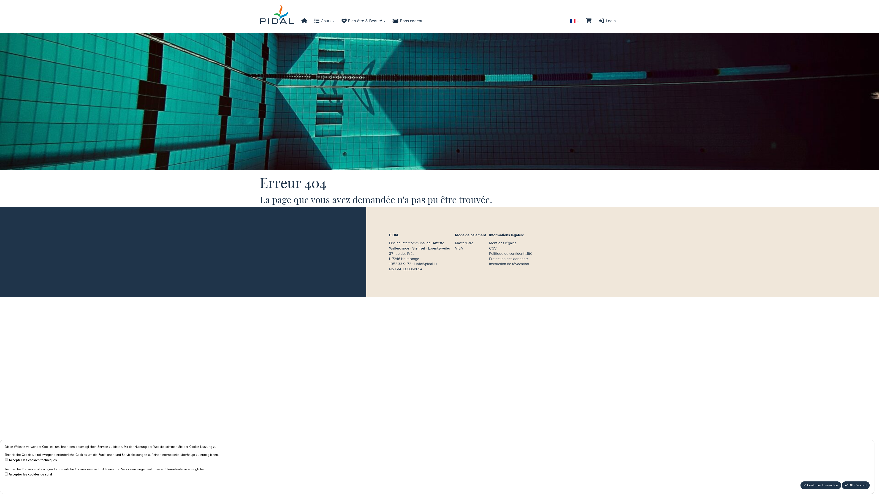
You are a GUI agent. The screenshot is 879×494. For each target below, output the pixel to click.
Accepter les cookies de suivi (30, 474)
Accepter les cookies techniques (33, 460)
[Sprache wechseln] (574, 21)
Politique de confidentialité (510, 253)
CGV (493, 248)
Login (610, 21)
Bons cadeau (411, 21)
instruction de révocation (509, 264)
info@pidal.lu (426, 264)
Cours (326, 21)
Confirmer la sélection (822, 485)
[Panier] (588, 21)
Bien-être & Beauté (365, 21)
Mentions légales (502, 243)
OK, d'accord (857, 485)
